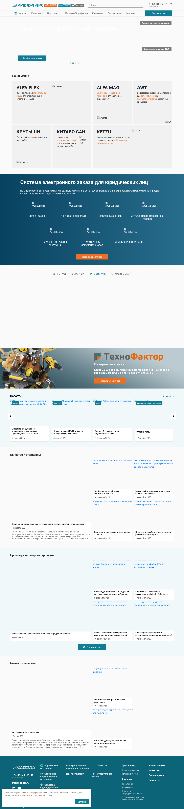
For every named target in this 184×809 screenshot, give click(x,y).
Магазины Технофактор (76, 13)
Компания (126, 779)
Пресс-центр (128, 765)
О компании (127, 784)
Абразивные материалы (49, 767)
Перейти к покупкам (32, 58)
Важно (15, 403)
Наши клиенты (157, 765)
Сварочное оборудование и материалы (48, 776)
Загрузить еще (94, 647)
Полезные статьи (129, 774)
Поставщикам (114, 13)
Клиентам (154, 770)
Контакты (131, 13)
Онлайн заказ (158, 13)
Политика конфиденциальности (131, 792)
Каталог (23, 13)
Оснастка (101, 765)
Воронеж (78, 273)
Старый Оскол (121, 273)
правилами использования (32, 795)
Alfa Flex (57, 403)
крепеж (31, 137)
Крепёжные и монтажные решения (77, 767)
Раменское (98, 273)
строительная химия (66, 140)
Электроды (102, 93)
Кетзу (98, 403)
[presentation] (10, 416)
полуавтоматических (147, 99)
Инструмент (77, 773)
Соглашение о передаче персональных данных (132, 798)
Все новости (168, 396)
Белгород (59, 273)
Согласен (82, 802)
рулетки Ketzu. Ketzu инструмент (149, 403)
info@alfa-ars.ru (20, 782)
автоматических (149, 96)
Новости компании (130, 770)
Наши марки (127, 787)
